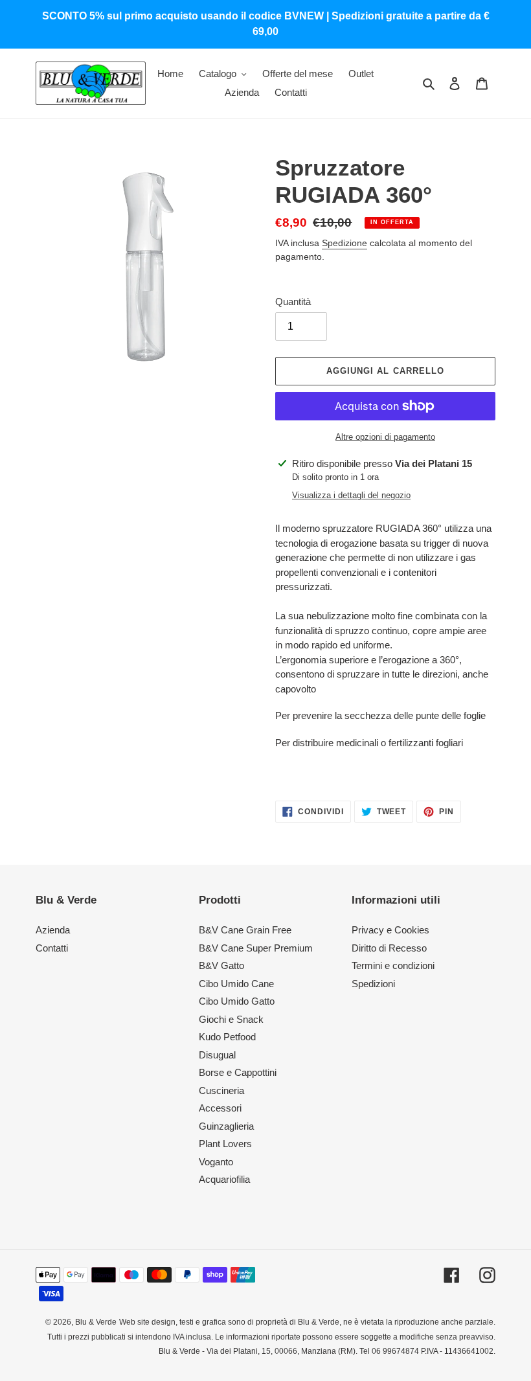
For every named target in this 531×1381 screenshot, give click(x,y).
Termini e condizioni (393, 965)
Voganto (216, 1161)
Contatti (52, 947)
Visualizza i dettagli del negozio (351, 495)
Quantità (293, 301)
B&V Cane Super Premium (256, 947)
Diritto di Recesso (389, 947)
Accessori (220, 1107)
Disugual (217, 1054)
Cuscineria (221, 1090)
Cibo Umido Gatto (237, 1001)
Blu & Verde (96, 1322)
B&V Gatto (221, 965)
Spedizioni (373, 983)
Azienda (53, 929)
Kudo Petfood (227, 1036)
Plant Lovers (225, 1143)
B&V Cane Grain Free (245, 929)
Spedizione (344, 243)
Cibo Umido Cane (236, 983)
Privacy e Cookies (390, 929)
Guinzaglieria (226, 1126)
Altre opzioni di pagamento (385, 437)
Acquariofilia (224, 1179)
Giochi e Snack (231, 1019)
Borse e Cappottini (238, 1072)
